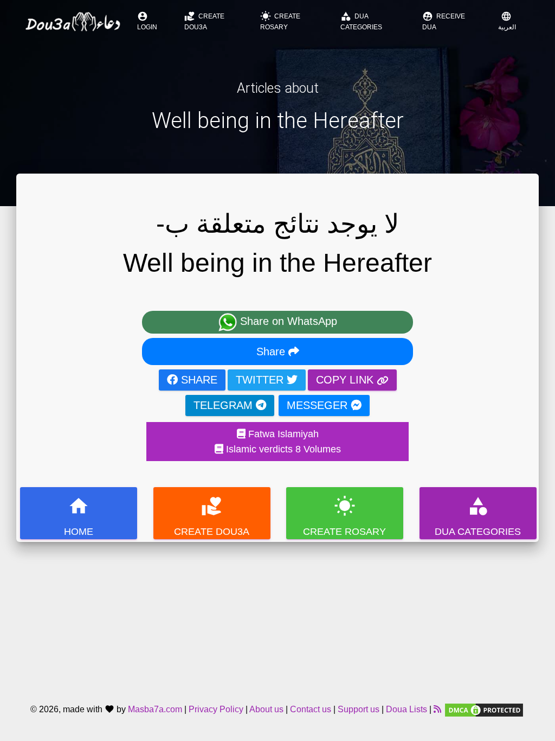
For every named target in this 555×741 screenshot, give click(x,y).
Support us (358, 709)
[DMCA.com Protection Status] (484, 709)
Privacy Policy (216, 709)
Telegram (224, 405)
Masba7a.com (155, 709)
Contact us (310, 709)
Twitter (261, 380)
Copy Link (346, 380)
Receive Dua (443, 21)
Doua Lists (406, 709)
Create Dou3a (204, 21)
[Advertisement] (277, 618)
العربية (507, 21)
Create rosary (280, 21)
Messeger (319, 405)
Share (272, 351)
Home (78, 516)
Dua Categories (361, 21)
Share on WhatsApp (287, 321)
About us (266, 709)
